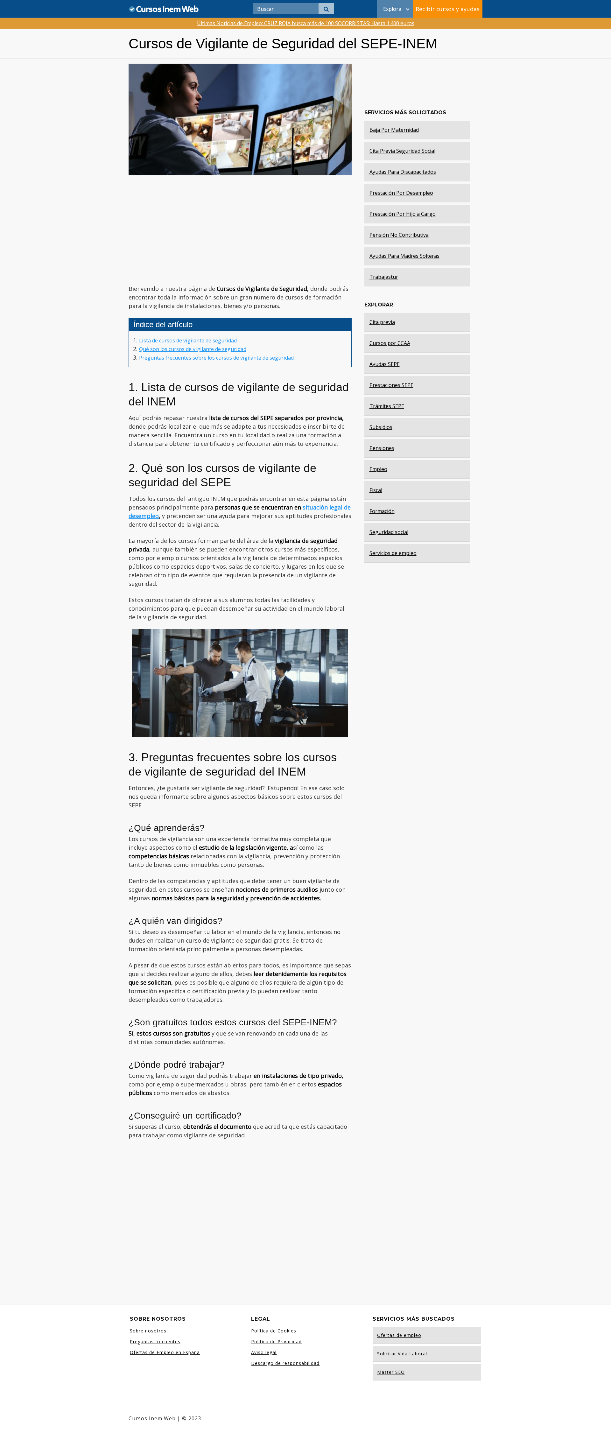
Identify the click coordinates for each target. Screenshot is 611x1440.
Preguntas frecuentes (155, 1341)
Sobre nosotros (148, 1331)
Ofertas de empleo (399, 1335)
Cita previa (382, 322)
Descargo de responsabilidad (285, 1363)
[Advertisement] (240, 230)
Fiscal (375, 490)
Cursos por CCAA (389, 343)
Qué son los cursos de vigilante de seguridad (192, 349)
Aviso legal (264, 1352)
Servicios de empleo (393, 553)
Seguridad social (388, 532)
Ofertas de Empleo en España (165, 1352)
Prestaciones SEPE (391, 385)
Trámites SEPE (386, 406)
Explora (392, 8)
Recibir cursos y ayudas (448, 9)
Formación (382, 511)
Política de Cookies (273, 1331)
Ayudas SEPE (384, 364)
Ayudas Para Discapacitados (402, 171)
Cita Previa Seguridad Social (402, 150)
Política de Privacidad (276, 1341)
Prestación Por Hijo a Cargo (402, 213)
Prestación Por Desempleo (401, 192)
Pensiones (381, 448)
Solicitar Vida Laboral (402, 1354)
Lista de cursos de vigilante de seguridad (188, 340)
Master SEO (391, 1372)
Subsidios (380, 427)
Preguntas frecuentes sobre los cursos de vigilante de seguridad (216, 357)
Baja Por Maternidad (394, 129)
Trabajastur (383, 276)
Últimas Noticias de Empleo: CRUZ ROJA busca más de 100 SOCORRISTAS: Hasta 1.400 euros (305, 23)
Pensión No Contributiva (399, 234)
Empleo (378, 469)
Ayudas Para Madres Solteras (404, 255)
